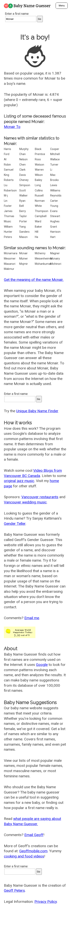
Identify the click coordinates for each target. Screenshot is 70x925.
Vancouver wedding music (25, 502)
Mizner (23, 258)
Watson (39, 164)
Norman (40, 200)
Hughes (55, 221)
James (8, 211)
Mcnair (23, 253)
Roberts (9, 179)
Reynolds (55, 195)
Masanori (9, 263)
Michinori (55, 263)
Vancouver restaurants (39, 497)
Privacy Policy (45, 901)
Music (7, 221)
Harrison (55, 231)
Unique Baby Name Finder (37, 411)
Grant (53, 226)
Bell (21, 205)
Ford (6, 154)
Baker (38, 226)
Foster (8, 205)
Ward (38, 221)
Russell (39, 195)
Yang (22, 226)
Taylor (23, 216)
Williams (55, 190)
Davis (22, 174)
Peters (8, 236)
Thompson (41, 211)
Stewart (55, 216)
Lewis (53, 185)
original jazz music (19, 481)
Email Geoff (33, 835)
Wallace (55, 159)
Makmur (9, 268)
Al (5, 159)
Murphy (24, 149)
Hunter (8, 231)
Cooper (54, 149)
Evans (54, 211)
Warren (39, 169)
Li (51, 169)
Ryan (22, 200)
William (8, 226)
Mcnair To (12, 127)
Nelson (23, 159)
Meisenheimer (43, 258)
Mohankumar (43, 263)
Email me (31, 618)
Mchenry (40, 253)
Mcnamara (10, 253)
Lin (5, 200)
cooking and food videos (24, 856)
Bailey (38, 179)
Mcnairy (55, 258)
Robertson (10, 190)
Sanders (24, 231)
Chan (22, 154)
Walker (23, 195)
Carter (54, 200)
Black (38, 149)
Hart (52, 236)
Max (52, 174)
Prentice (40, 154)
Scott (22, 190)
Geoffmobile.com (33, 851)
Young (54, 205)
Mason (23, 236)
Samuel (8, 169)
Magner (55, 253)
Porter (23, 221)
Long (38, 185)
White (38, 205)
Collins (39, 190)
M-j (6, 195)
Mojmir (23, 263)
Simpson (24, 185)
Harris (7, 149)
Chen (22, 164)
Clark (22, 169)
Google (42, 664)
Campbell (40, 216)
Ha (36, 236)
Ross (38, 159)
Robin (7, 164)
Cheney (24, 179)
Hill (36, 231)
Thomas (9, 216)
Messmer (10, 258)
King (6, 174)
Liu (5, 185)
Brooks (54, 179)
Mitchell (55, 154)
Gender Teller (14, 523)
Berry (22, 211)
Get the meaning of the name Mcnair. (34, 279)
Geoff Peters (14, 890)
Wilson (39, 174)
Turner (54, 164)
